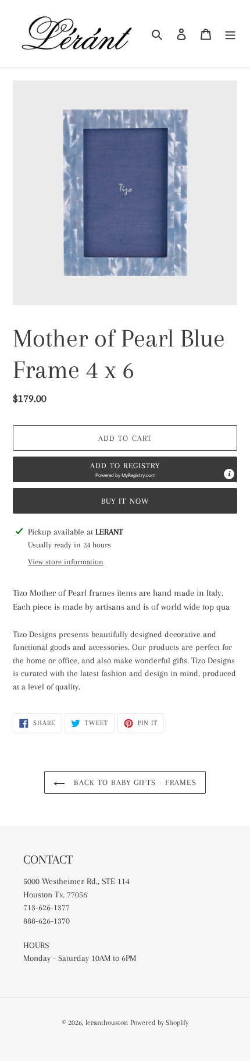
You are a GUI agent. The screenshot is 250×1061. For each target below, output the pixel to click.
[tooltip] (229, 474)
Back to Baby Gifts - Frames (133, 782)
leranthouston (106, 1022)
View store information (65, 561)
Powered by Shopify (159, 1022)
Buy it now (125, 501)
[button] (125, 469)
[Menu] (230, 34)
